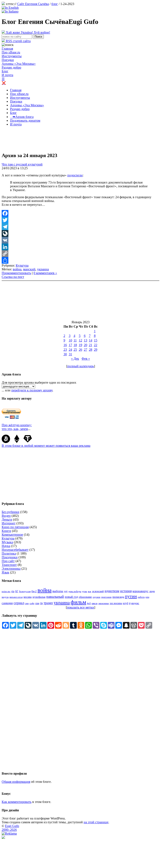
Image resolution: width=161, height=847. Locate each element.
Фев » (86, 358)
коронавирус (140, 591)
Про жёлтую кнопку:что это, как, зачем (17, 427)
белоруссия (25, 591)
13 (85, 340)
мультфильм (38, 597)
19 (80, 345)
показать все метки (80, 607)
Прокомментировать (16, 273)
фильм (78, 602)
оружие (96, 597)
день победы (74, 591)
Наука (6, 546)
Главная (7, 48)
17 (70, 345)
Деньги (7, 519)
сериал (19, 603)
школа (94, 603)
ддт (66, 591)
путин (131, 596)
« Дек (75, 358)
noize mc (6, 591)
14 (90, 340)
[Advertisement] (78, 139)
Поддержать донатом (25, 120)
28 (90, 349)
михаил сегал (16, 597)
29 (95, 349)
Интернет (9, 523)
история (126, 591)
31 (70, 354)
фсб (89, 603)
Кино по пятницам (15, 527)
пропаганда (118, 597)
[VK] (80, 240)
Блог (5, 71)
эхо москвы (116, 603)
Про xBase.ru (11, 52)
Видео (6, 515)
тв (41, 603)
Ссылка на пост (13, 277)
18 (75, 345)
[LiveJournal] (80, 233)
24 (70, 349)
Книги (6, 531)
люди (152, 591)
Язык (5, 572)
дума (84, 591)
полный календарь (80, 366)
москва (27, 597)
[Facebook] (80, 213)
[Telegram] (80, 226)
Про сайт (8, 561)
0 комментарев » (45, 273)
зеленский (98, 591)
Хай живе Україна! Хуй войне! (27, 32)
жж (89, 591)
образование (85, 597)
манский (29, 269)
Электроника (11, 568)
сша (37, 603)
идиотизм (112, 591)
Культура (22, 265)
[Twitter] (80, 220)
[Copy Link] (80, 253)
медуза (5, 597)
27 (85, 349)
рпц (147, 597)
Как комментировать (16, 802)
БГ (16, 591)
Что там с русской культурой (22, 164)
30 (65, 354)
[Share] (80, 260)
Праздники (10, 557)
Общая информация (16, 781)
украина (43, 269)
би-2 (34, 591)
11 (75, 340)
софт (32, 603)
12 (80, 340)
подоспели (75, 175)
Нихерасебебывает (15, 549)
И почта (7, 75)
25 (75, 349)
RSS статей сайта (18, 41)
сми (27, 603)
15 (95, 340)
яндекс (135, 603)
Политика (9, 553)
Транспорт (9, 565)
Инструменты (12, 56)
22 (95, 345)
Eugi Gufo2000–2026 (10, 827)
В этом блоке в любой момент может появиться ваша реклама (46, 445)
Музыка (7, 542)
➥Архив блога (22, 117)
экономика (103, 603)
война (17, 269)
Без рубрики (10, 512)
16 (65, 345)
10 (70, 340)
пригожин (106, 597)
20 (85, 345)
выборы (57, 591)
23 (65, 349)
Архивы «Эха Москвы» (19, 63)
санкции (7, 603)
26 (80, 349)
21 (90, 345)
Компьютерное (12, 534)
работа (141, 597)
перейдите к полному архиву (31, 390)
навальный (55, 596)
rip (12, 591)
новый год (71, 596)
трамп (48, 603)
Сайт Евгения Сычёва (33, 4)
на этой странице (96, 822)
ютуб (125, 603)
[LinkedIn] (80, 247)
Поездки (8, 60)
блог (54, 4)
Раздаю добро (11, 67)
